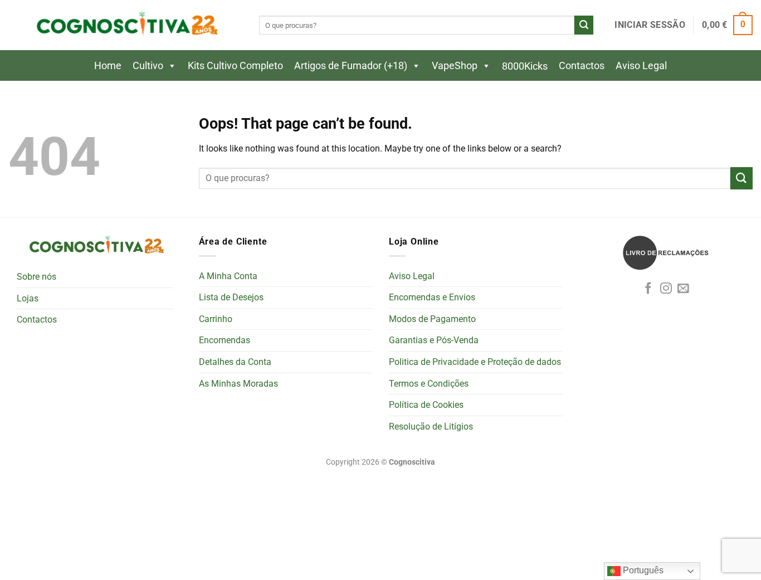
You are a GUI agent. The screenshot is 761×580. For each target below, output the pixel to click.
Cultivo (148, 65)
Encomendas (224, 340)
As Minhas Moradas (238, 383)
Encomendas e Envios (432, 297)
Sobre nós (36, 276)
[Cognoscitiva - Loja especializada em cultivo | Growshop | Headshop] (125, 25)
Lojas (27, 298)
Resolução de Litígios (431, 426)
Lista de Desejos (231, 297)
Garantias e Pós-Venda (434, 340)
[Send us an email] (683, 288)
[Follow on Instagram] (666, 288)
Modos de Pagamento (432, 319)
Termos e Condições (429, 383)
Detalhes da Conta (235, 362)
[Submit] (583, 25)
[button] (649, 25)
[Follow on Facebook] (648, 288)
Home (107, 65)
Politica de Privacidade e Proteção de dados (475, 362)
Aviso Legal (641, 65)
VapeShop (454, 65)
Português (642, 570)
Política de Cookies (426, 404)
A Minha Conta (228, 276)
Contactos (581, 65)
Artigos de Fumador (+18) (350, 65)
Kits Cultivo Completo (235, 65)
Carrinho (215, 319)
